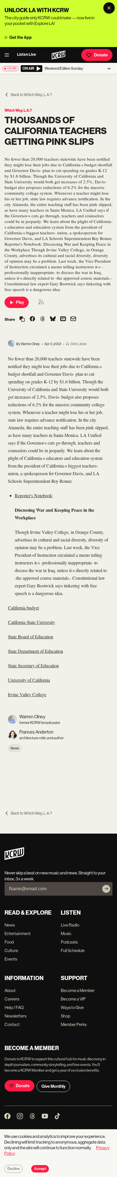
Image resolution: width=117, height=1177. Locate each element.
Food (9, 942)
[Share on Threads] (42, 319)
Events (11, 959)
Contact (12, 1024)
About (10, 990)
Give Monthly (53, 1086)
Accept (40, 1169)
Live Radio (70, 925)
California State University (31, 622)
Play (20, 302)
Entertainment (18, 933)
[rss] (41, 303)
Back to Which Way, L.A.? (31, 94)
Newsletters (15, 1016)
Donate (101, 55)
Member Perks (74, 1024)
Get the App (20, 37)
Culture (11, 950)
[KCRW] (14, 858)
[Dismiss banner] (109, 8)
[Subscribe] (106, 889)
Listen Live (26, 54)
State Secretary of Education (33, 665)
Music (66, 933)
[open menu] (8, 55)
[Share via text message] (63, 319)
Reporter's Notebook (33, 495)
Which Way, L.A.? (18, 110)
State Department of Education (35, 651)
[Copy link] (22, 319)
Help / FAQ (14, 1007)
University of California (29, 680)
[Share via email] (73, 319)
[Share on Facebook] (32, 319)
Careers (12, 999)
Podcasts (69, 942)
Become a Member (78, 990)
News (15, 748)
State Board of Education (30, 637)
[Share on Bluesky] (53, 319)
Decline (13, 1169)
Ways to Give (72, 1007)
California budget (23, 608)
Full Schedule (73, 950)
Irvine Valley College (27, 694)
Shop (65, 1016)
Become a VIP (73, 999)
